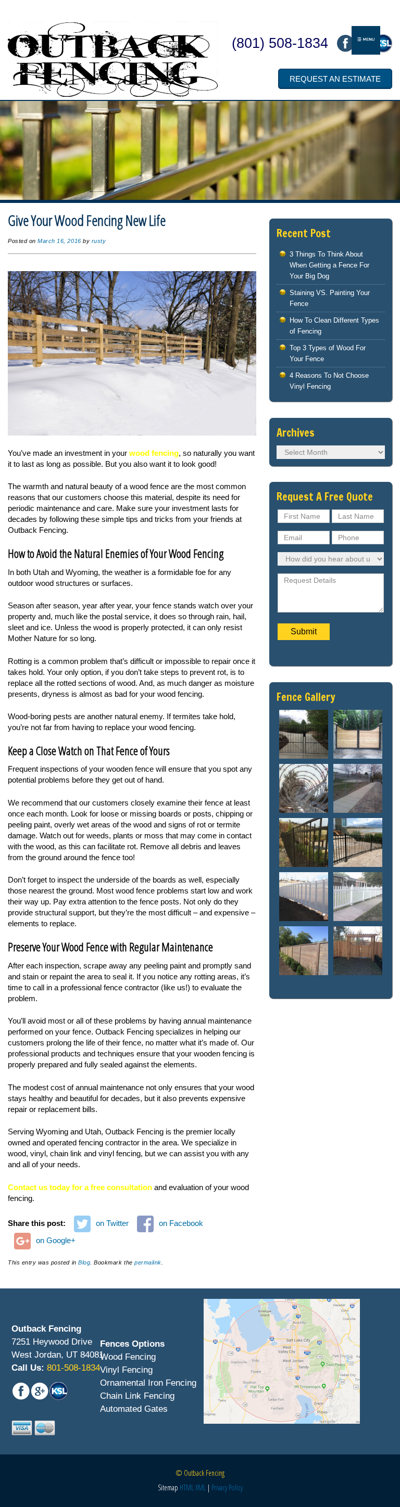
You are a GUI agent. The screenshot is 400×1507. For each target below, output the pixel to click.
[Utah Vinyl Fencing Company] (357, 896)
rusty (99, 241)
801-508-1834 (72, 1368)
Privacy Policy (227, 1487)
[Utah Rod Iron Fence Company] (357, 842)
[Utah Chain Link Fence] (357, 788)
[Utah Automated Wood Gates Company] (357, 734)
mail (382, 43)
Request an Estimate (335, 78)
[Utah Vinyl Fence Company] (303, 896)
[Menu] (366, 40)
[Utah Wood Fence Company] (303, 950)
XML (200, 1487)
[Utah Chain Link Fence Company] (303, 788)
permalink (147, 1262)
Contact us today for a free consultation (80, 1187)
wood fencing (154, 453)
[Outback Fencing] (113, 59)
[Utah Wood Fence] (357, 950)
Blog (84, 1262)
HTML (187, 1487)
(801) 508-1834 (280, 43)
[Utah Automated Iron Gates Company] (303, 734)
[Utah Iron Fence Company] (303, 842)
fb (345, 43)
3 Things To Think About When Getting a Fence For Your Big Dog (329, 265)
